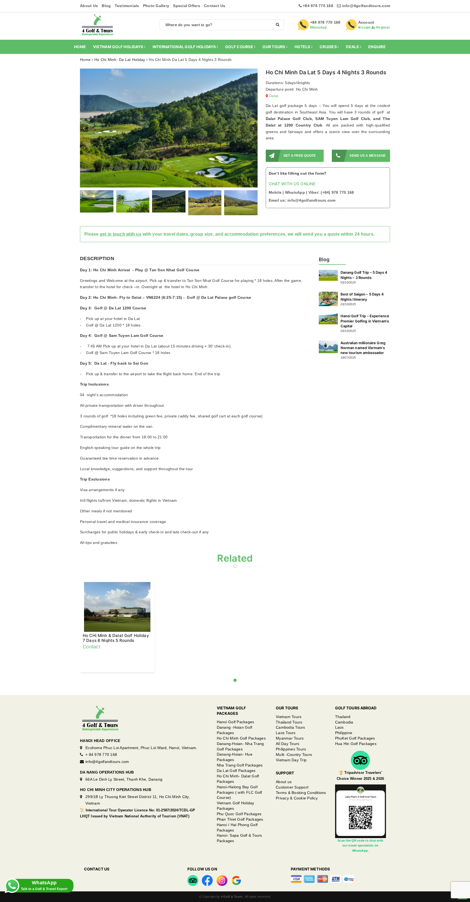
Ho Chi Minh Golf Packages (241, 752)
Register (382, 27)
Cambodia (344, 736)
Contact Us (214, 6)
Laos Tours (286, 747)
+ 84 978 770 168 (101, 769)
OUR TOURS (274, 46)
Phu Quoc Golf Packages (239, 828)
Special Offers (186, 6)
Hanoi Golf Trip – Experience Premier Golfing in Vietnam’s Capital (365, 335)
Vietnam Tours (288, 731)
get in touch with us (120, 248)
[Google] (236, 894)
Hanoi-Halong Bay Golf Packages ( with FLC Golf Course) (239, 806)
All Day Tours (287, 758)
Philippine (343, 747)
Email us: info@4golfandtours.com (302, 200)
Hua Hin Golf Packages (355, 758)
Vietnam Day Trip (291, 774)
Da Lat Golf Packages (236, 785)
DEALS (353, 46)
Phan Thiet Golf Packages (240, 834)
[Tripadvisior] (192, 894)
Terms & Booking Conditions (301, 807)
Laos (339, 742)
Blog (106, 6)
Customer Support (292, 801)
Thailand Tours (289, 736)
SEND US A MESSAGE (368, 156)
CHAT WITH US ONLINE (292, 183)
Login (366, 27)
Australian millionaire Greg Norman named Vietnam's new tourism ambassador (363, 362)
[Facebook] (207, 894)
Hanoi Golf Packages (235, 736)
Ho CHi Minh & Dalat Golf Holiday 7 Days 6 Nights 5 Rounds (116, 652)
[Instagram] (222, 894)
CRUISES (329, 46)
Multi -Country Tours (294, 769)
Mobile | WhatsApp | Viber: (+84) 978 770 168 (311, 192)
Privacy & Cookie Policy (297, 812)
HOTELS (303, 46)
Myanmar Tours (290, 752)
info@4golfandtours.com (366, 6)
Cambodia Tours (290, 742)
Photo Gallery (156, 6)
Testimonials (127, 6)
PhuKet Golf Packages (355, 752)
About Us (89, 6)
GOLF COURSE (239, 46)
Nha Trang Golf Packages (240, 779)
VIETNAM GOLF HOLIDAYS (118, 46)
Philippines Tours (291, 763)
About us (284, 796)
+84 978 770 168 (318, 6)
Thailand (343, 731)
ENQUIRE (377, 46)
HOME (80, 46)
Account (366, 22)
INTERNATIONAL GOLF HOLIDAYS (185, 46)
